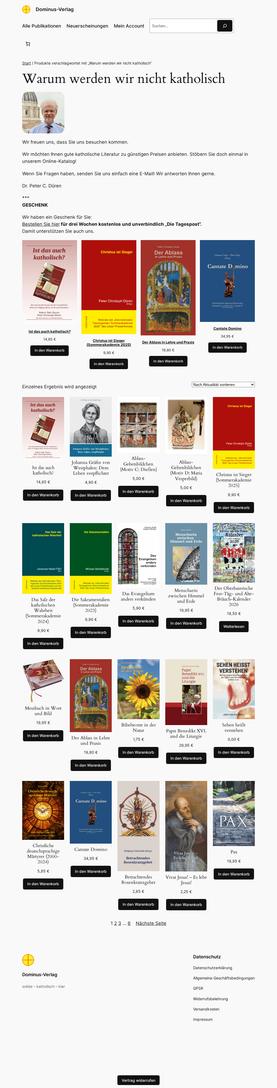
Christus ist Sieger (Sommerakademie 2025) (234, 480)
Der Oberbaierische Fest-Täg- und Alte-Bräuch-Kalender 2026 (234, 597)
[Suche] (224, 26)
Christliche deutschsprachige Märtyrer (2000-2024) (43, 854)
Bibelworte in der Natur (138, 727)
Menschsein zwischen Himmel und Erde (186, 596)
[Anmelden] (243, 25)
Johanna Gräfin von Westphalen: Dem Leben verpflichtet (91, 468)
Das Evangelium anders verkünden (138, 596)
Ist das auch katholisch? (43, 470)
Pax (233, 852)
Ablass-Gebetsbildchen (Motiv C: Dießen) (138, 464)
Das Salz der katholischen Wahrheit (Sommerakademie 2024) (43, 610)
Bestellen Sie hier (41, 224)
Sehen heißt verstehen (233, 727)
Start (26, 63)
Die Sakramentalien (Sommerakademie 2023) (91, 605)
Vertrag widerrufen (138, 1080)
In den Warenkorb (49, 350)
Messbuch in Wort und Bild (43, 711)
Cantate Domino (90, 849)
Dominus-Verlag (55, 9)
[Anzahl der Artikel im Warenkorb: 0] (28, 44)
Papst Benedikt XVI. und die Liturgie (186, 733)
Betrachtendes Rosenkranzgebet (138, 879)
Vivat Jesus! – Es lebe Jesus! (186, 880)
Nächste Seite (151, 923)
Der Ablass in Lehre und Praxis (90, 740)
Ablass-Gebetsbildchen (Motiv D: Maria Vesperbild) (186, 470)
